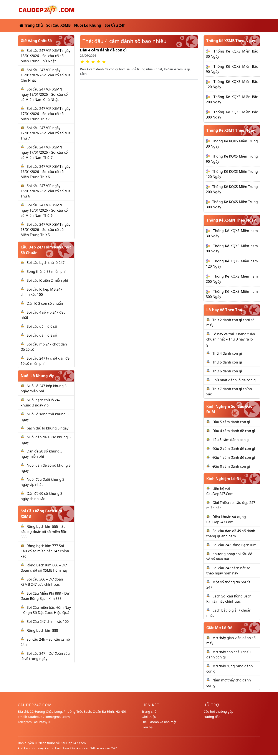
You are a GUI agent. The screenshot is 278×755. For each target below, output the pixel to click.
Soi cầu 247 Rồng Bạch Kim (234, 545)
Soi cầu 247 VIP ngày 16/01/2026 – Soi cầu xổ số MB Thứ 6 (45, 191)
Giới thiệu (149, 716)
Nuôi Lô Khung (87, 25)
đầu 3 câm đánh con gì (231, 439)
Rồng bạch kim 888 (42, 630)
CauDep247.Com (73, 743)
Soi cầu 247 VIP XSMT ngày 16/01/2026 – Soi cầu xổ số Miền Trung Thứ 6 (45, 171)
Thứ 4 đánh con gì (227, 353)
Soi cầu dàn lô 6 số (42, 326)
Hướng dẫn (212, 716)
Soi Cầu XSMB (58, 25)
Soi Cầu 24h (115, 25)
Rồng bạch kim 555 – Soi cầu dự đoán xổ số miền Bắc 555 (44, 531)
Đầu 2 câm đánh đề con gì (233, 448)
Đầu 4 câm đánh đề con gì (103, 50)
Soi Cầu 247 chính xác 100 (48, 621)
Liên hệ (147, 727)
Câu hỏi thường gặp (218, 711)
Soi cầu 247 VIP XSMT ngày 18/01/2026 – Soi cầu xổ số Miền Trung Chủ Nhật (45, 55)
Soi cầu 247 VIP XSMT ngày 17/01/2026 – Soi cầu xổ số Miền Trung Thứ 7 (45, 113)
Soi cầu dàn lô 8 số (42, 335)
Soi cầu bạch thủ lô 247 (46, 262)
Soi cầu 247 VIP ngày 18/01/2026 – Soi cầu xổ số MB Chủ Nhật (45, 75)
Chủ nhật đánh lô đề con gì (234, 380)
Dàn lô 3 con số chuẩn (45, 303)
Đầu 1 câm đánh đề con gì (233, 457)
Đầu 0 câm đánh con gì (231, 466)
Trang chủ (149, 711)
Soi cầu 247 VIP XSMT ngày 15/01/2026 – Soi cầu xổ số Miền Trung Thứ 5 (45, 229)
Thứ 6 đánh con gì (227, 371)
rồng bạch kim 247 (61, 748)
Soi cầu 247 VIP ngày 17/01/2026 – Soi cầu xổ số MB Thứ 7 (45, 133)
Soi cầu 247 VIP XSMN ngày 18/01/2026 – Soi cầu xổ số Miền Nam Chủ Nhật (44, 94)
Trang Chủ (33, 25)
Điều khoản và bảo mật (159, 722)
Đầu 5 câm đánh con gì (231, 421)
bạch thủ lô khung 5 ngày (47, 428)
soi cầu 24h (87, 748)
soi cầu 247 (108, 748)
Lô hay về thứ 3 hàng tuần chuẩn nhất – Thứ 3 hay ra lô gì (230, 339)
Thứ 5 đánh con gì (227, 362)
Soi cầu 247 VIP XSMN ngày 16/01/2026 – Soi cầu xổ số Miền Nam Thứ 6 (44, 210)
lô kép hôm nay (32, 748)
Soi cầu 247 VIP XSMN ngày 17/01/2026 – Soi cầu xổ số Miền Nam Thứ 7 (44, 152)
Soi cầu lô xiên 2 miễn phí (47, 280)
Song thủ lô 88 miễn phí (46, 271)
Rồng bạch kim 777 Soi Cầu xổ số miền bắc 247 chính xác (45, 551)
